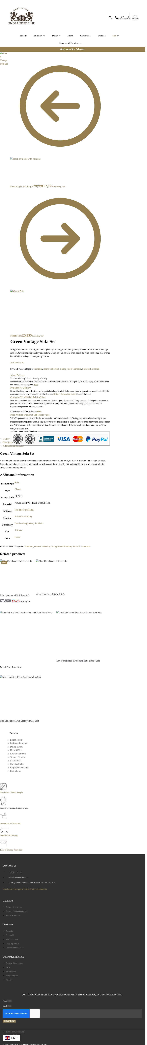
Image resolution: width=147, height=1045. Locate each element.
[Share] (8, 57)
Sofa (17, 482)
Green (17, 537)
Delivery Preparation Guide (64, 394)
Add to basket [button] (16, 608)
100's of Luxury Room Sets (11, 850)
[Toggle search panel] (38, 16)
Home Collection (51, 369)
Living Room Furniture (70, 369)
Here (39, 412)
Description (8, 442)
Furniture (38, 369)
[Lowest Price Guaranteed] (4, 820)
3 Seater (18, 530)
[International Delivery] (4, 832)
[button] (135, 16)
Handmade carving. (23, 516)
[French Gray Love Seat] (26, 637)
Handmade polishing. (24, 510)
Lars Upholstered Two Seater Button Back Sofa (78, 660)
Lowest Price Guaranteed (10, 823)
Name (5, 1001)
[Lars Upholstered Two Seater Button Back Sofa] (79, 634)
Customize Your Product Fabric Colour (28, 397)
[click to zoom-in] (4, 59)
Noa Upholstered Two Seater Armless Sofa (19, 721)
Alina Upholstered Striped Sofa (50, 594)
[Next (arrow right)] (8, 71)
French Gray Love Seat (10, 667)
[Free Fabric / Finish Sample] (3, 789)
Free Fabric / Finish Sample (11, 792)
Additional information (13, 446)
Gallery (6, 439)
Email (5, 1006)
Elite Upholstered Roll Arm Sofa (15, 595)
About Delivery (17, 375)
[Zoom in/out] (8, 64)
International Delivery (9, 835)
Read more (51, 599)
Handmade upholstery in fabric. (29, 523)
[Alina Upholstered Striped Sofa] (51, 574)
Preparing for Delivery (20, 388)
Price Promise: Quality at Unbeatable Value (30, 415)
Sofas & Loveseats (90, 369)
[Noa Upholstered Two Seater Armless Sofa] (20, 696)
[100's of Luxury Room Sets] (3, 846)
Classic (18, 489)
